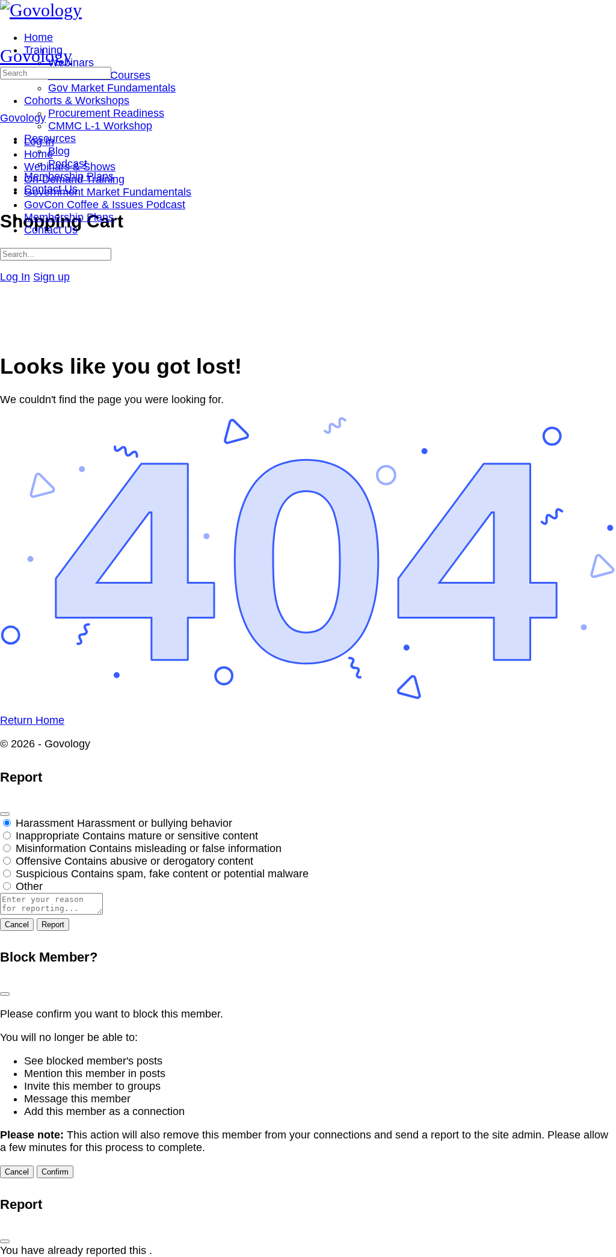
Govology (36, 56)
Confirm (55, 1171)
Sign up (51, 277)
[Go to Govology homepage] (41, 10)
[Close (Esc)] (5, 814)
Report (53, 924)
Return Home (32, 720)
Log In (15, 277)
